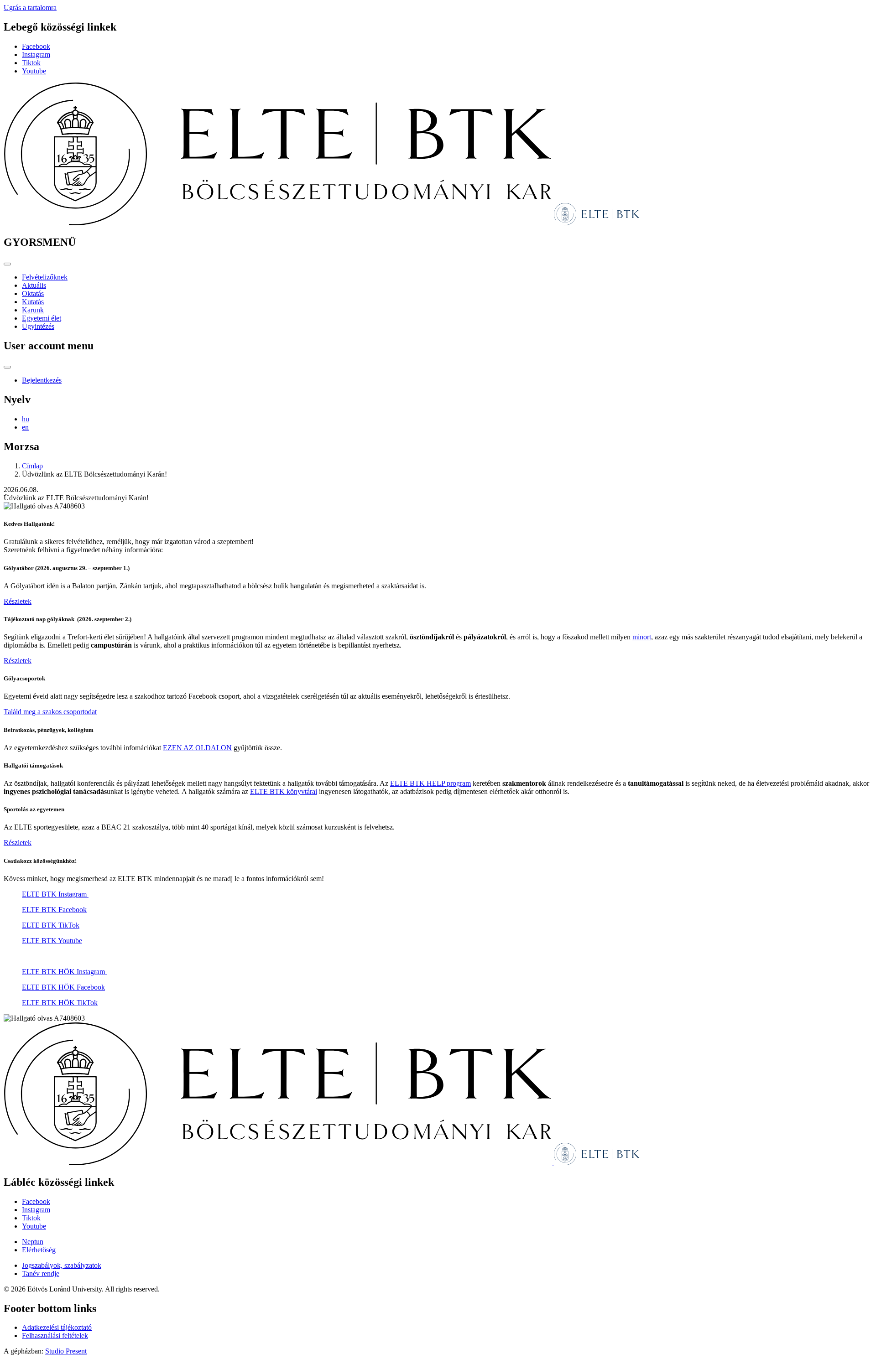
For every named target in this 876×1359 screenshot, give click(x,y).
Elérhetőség (39, 1250)
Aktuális (34, 285)
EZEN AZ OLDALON (197, 748)
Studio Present (66, 1351)
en (25, 427)
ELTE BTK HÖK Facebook (63, 987)
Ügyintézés (38, 326)
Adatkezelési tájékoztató (57, 1327)
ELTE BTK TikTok (50, 925)
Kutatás (33, 302)
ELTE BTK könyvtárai (283, 791)
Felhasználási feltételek (55, 1335)
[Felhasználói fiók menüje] (7, 367)
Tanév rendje (40, 1273)
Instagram (36, 54)
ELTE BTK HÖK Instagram (64, 971)
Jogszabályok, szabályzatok (61, 1265)
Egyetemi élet (41, 318)
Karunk (33, 310)
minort (641, 637)
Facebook (36, 46)
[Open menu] (7, 264)
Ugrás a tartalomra (30, 7)
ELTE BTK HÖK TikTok (60, 1002)
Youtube (34, 71)
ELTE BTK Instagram (55, 894)
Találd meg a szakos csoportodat (50, 712)
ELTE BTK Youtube (52, 940)
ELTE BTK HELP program (430, 783)
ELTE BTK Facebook (54, 909)
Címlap (32, 466)
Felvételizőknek (45, 277)
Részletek (17, 601)
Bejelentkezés (42, 380)
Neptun (32, 1241)
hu (25, 419)
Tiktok (31, 63)
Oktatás (33, 293)
